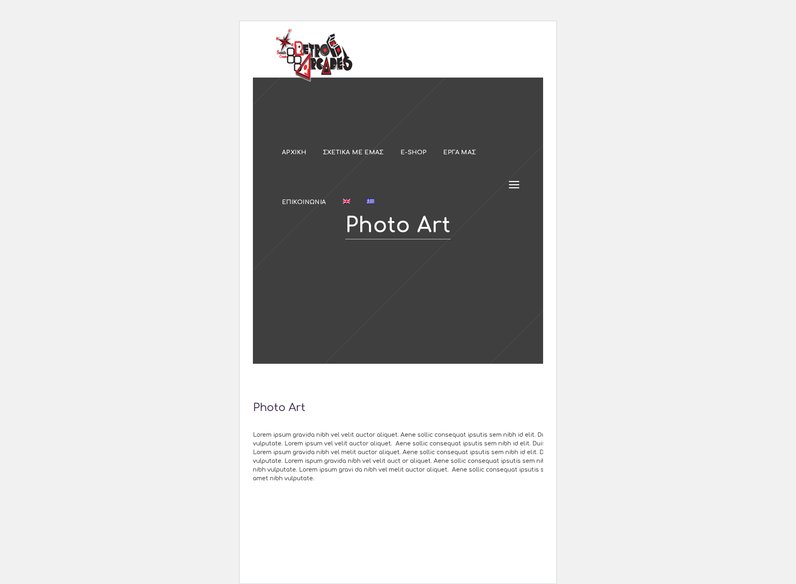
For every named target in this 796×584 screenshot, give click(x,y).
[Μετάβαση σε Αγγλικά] (347, 202)
